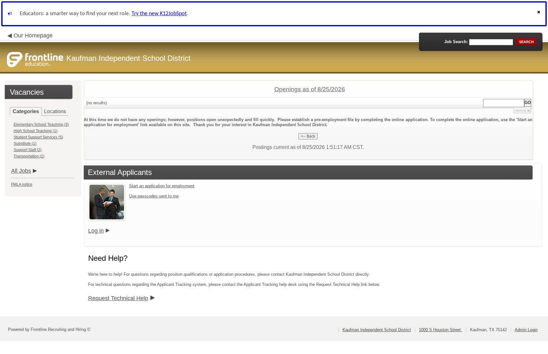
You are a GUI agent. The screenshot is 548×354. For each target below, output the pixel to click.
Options (520, 110)
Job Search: (456, 41)
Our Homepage (33, 35)
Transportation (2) (29, 156)
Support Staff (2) (28, 150)
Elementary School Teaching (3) (41, 124)
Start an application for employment (161, 185)
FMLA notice (21, 184)
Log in (96, 231)
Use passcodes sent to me (154, 196)
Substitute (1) (25, 143)
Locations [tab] (55, 111)
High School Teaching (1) (35, 131)
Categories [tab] (26, 111)
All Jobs (21, 171)
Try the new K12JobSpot (159, 14)
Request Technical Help (118, 298)
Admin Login (526, 329)
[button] (539, 13)
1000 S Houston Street (440, 329)
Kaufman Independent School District (376, 329)
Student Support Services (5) (38, 137)
